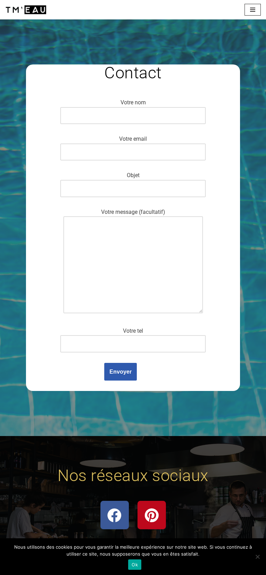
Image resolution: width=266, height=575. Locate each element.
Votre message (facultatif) (133, 212)
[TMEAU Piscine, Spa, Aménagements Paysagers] (26, 10)
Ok (135, 564)
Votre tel (133, 331)
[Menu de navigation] (253, 10)
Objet (133, 175)
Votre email (133, 139)
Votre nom (133, 102)
